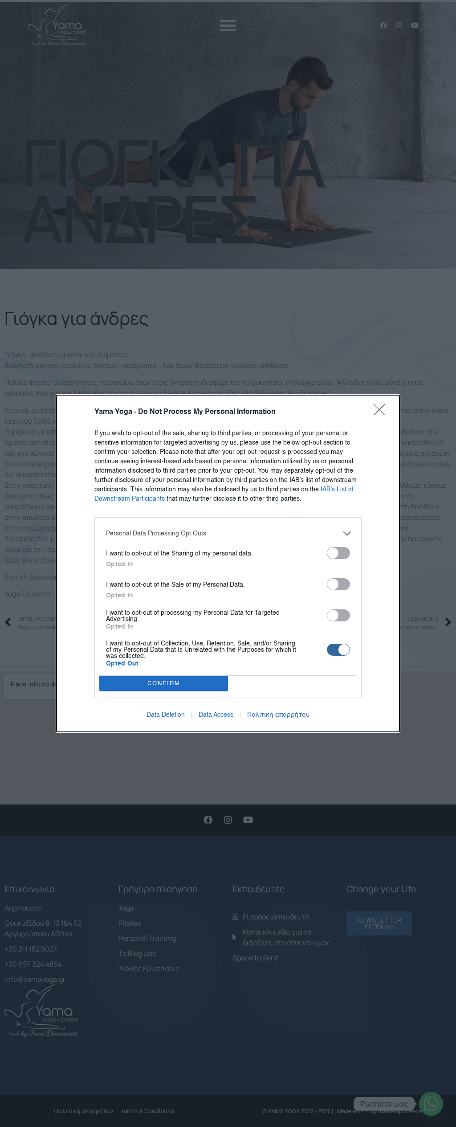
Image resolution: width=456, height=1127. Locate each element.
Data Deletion (166, 715)
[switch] (338, 553)
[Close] (382, 412)
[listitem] (228, 533)
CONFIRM (163, 683)
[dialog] (228, 563)
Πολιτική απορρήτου (278, 715)
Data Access (216, 715)
